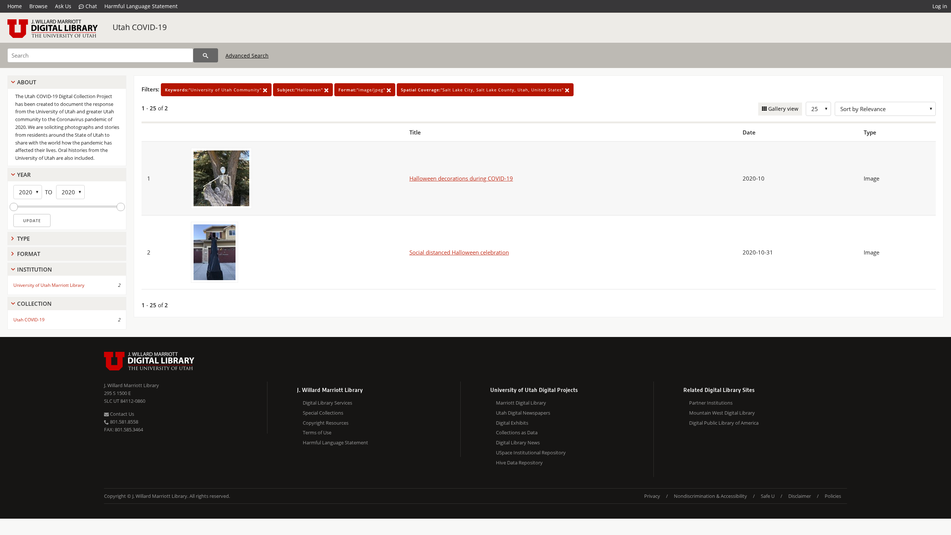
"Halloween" (300, 90)
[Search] (205, 55)
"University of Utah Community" (214, 90)
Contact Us (121, 414)
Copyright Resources (325, 422)
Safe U (768, 496)
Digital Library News (518, 442)
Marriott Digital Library (521, 402)
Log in (939, 6)
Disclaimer (799, 496)
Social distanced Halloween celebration (459, 252)
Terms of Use (317, 432)
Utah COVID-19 (140, 27)
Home (14, 6)
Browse (38, 6)
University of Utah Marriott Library (48, 285)
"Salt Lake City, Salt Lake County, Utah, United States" (483, 90)
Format (28, 253)
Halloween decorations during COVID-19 (461, 178)
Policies (833, 496)
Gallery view (782, 108)
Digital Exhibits (512, 422)
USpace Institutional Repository (531, 452)
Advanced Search (247, 55)
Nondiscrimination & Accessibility (710, 496)
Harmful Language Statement (141, 6)
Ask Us (63, 6)
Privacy (652, 496)
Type (23, 238)
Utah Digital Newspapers (523, 412)
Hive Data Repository (519, 462)
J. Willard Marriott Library (131, 385)
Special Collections (323, 412)
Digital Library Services (327, 402)
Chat (90, 6)
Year (24, 174)
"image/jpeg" (362, 90)
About (26, 82)
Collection (34, 303)
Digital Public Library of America (724, 422)
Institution (34, 269)
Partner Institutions (711, 402)
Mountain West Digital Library (722, 412)
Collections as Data (517, 432)
